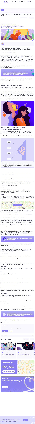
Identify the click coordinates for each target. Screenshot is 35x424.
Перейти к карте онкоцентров (9, 371)
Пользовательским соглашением (12, 421)
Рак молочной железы (7, 12)
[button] (31, 339)
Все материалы (26, 339)
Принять (25, 420)
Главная (2, 12)
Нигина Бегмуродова (10, 350)
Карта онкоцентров (18, 204)
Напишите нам (5, 387)
